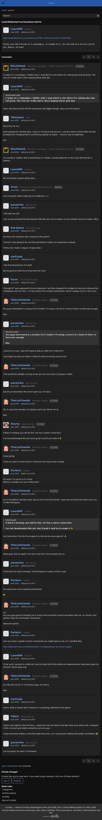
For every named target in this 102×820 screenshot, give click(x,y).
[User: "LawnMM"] (6, 30)
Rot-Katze (17, 227)
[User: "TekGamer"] (6, 118)
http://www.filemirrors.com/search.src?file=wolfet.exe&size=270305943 (37, 38)
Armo (14, 186)
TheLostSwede (20, 299)
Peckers (16, 470)
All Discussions (9, 793)
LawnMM (16, 29)
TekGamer (17, 117)
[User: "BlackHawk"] (6, 68)
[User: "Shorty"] (6, 425)
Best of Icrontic (9, 800)
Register (15, 766)
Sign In (5, 766)
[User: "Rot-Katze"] (6, 229)
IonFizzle (16, 256)
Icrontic (51, 3)
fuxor (14, 279)
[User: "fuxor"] (6, 280)
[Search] (98, 15)
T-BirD (15, 716)
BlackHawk (18, 65)
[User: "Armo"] (6, 188)
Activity (5, 797)
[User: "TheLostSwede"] (6, 301)
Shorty (15, 423)
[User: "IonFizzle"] (6, 258)
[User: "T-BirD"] (6, 717)
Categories (7, 789)
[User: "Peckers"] (6, 471)
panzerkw (17, 204)
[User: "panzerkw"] (6, 206)
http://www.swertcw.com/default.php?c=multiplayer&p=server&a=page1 (37, 647)
